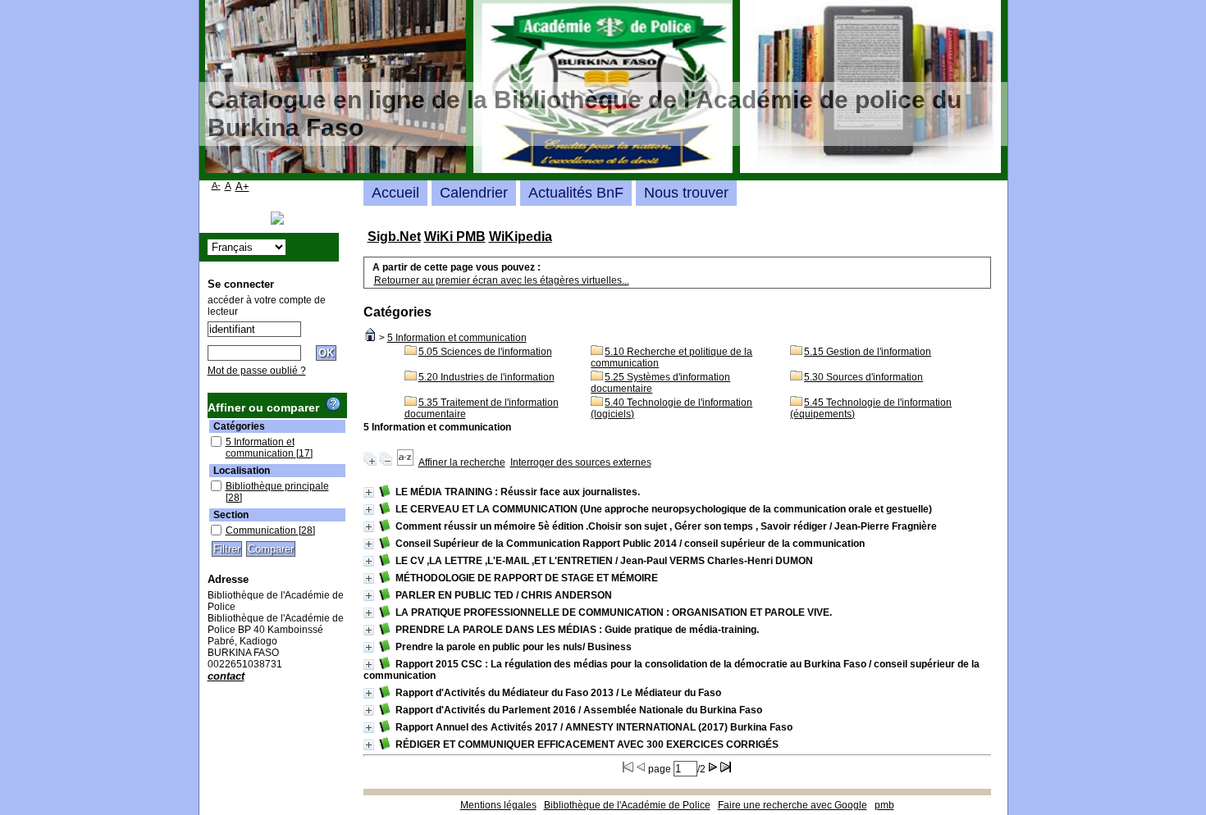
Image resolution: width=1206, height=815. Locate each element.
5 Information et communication (457, 338)
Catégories (239, 426)
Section (231, 515)
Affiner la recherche (461, 462)
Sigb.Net (394, 237)
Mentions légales (498, 805)
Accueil (395, 192)
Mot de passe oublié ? (257, 370)
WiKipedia (520, 237)
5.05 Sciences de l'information (485, 351)
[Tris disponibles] (405, 462)
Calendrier (474, 192)
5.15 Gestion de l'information (867, 351)
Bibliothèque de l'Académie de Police (627, 805)
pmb (884, 805)
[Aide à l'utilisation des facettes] (333, 404)
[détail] (368, 492)
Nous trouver (686, 192)
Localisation (241, 470)
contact (226, 676)
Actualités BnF (576, 192)
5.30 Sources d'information (863, 377)
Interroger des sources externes (580, 462)
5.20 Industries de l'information (486, 377)
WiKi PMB (455, 237)
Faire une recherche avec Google (792, 805)
